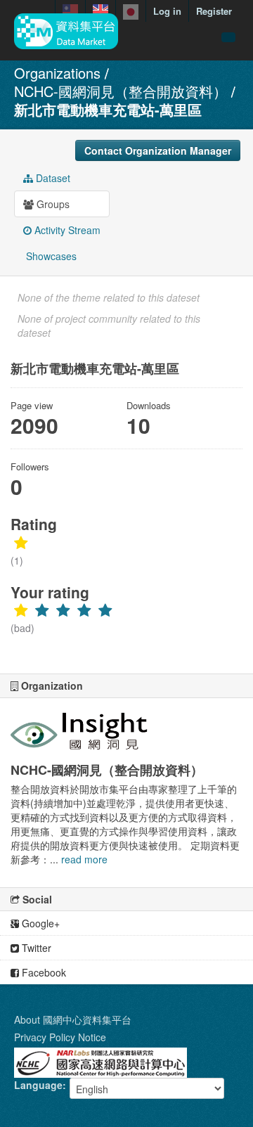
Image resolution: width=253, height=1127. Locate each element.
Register (214, 11)
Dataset (51, 178)
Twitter (35, 948)
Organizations (57, 73)
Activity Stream (66, 230)
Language (38, 1085)
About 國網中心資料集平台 (72, 1019)
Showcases (50, 256)
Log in (167, 11)
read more (84, 859)
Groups (52, 204)
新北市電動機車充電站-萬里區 (108, 109)
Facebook (42, 972)
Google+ (39, 923)
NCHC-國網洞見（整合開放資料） (120, 91)
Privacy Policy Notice (60, 1037)
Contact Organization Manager (157, 150)
